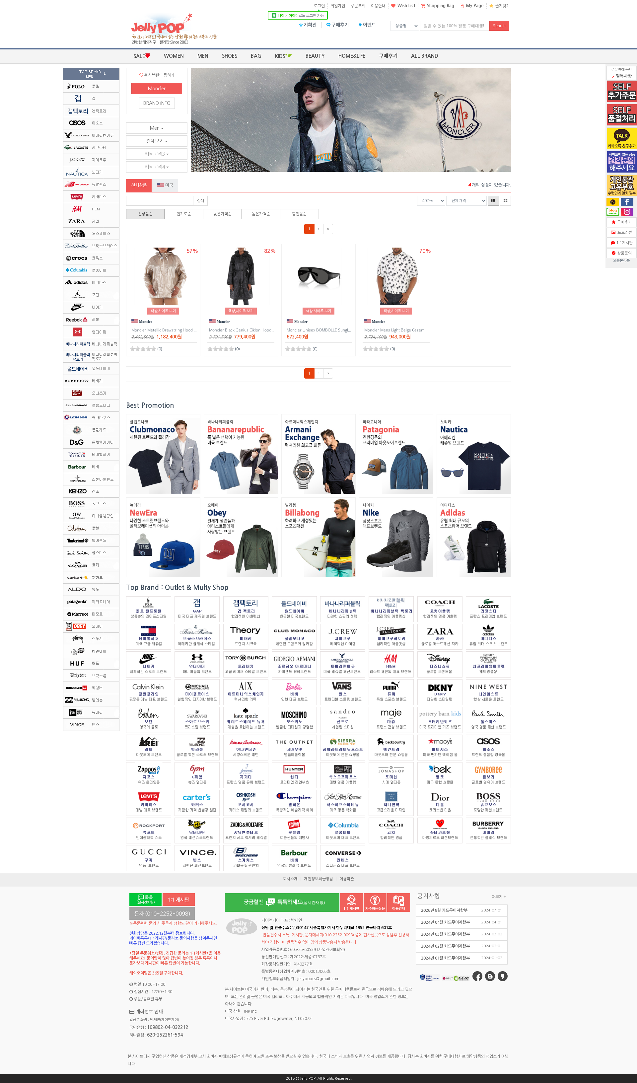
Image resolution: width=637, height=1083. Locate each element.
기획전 (310, 25)
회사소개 (290, 879)
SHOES (229, 55)
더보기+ (499, 897)
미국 (168, 185)
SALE (139, 56)
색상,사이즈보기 (163, 311)
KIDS (280, 56)
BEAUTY (315, 55)
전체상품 (139, 185)
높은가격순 (261, 214)
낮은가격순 (222, 214)
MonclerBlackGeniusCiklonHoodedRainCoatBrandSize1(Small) (269, 330)
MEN (202, 55)
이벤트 (369, 25)
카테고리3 (155, 154)
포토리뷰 (623, 233)
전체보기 (155, 141)
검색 (200, 201)
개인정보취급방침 (318, 879)
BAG (256, 55)
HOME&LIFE (351, 55)
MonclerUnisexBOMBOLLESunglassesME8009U (332, 330)
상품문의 (623, 253)
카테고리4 (155, 167)
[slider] (143, 348)
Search (499, 26)
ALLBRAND (424, 55)
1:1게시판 (623, 243)
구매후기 (340, 25)
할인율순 (299, 214)
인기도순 (184, 214)
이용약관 (346, 879)
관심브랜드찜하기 (159, 75)
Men (155, 128)
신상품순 (145, 214)
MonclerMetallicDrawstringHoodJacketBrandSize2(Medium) (188, 330)
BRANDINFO (157, 103)
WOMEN (174, 55)
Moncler (157, 88)
